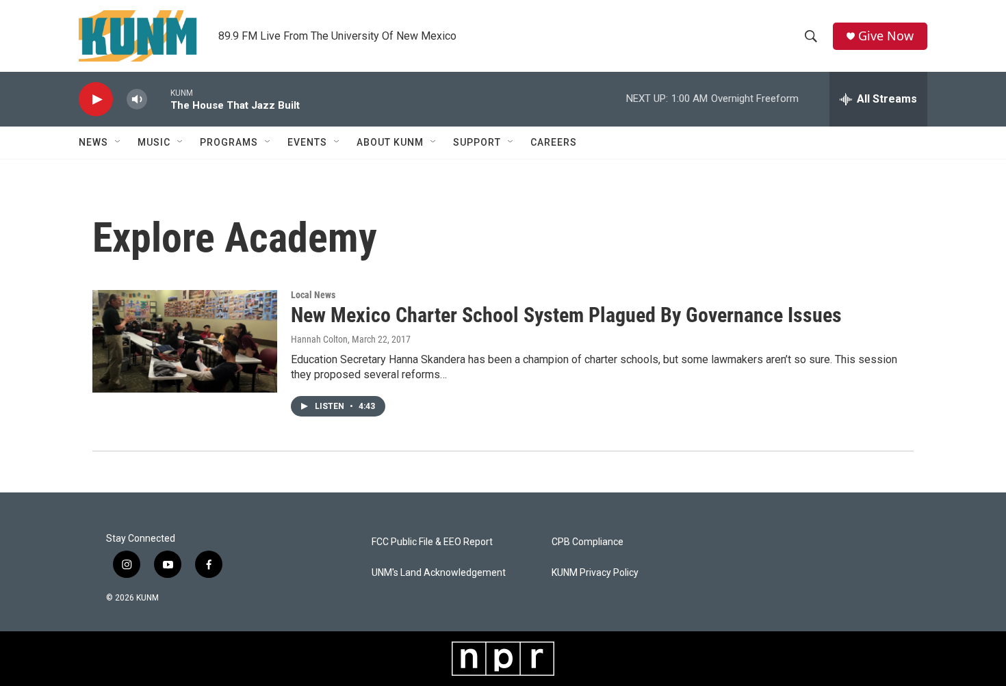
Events (307, 142)
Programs (229, 142)
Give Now (886, 36)
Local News (313, 294)
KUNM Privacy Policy (595, 573)
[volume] (137, 99)
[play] (96, 99)
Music (154, 142)
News (93, 142)
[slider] (159, 99)
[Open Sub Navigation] (118, 142)
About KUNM (390, 142)
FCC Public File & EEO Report (432, 542)
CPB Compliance (587, 542)
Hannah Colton (319, 339)
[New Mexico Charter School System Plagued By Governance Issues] (184, 341)
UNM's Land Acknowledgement (439, 573)
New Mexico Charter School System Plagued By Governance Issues (566, 315)
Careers (553, 142)
